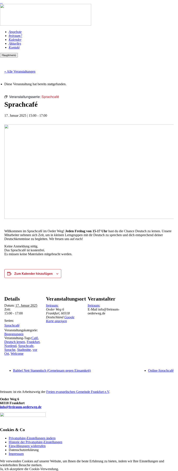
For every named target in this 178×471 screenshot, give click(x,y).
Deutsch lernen (14, 342)
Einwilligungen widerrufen (27, 446)
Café (34, 338)
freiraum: (52, 305)
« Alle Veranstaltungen (19, 71)
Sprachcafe (25, 346)
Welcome (17, 353)
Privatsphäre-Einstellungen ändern (32, 438)
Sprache (9, 350)
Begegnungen (13, 334)
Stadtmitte (24, 350)
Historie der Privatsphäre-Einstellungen (35, 442)
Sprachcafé (12, 325)
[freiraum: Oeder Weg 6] (45, 24)
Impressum (16, 454)
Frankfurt (33, 342)
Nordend (10, 346)
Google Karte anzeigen (60, 319)
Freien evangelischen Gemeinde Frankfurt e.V (77, 392)
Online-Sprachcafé (161, 370)
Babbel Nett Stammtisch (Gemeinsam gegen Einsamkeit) (52, 370)
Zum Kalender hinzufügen (33, 273)
